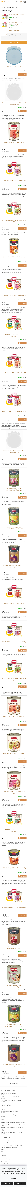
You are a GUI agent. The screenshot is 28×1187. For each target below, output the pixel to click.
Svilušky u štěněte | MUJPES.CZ (8, 1093)
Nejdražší (10, 35)
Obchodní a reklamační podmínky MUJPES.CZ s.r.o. (13, 1145)
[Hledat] (16, 1)
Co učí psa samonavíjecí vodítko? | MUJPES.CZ (12, 1132)
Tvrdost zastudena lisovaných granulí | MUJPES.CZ (13, 1115)
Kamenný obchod (5, 1143)
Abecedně (3, 38)
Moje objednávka (5, 1140)
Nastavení (13, 1178)
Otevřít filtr (14, 42)
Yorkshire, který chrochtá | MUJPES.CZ (10, 1097)
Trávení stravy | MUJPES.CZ (7, 1108)
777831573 (5, 1161)
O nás (2, 1151)
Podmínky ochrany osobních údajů (9, 1147)
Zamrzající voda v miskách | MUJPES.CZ (10, 1111)
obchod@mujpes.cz (7, 1159)
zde (2, 1174)
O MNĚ (2, 1149)
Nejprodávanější (18, 35)
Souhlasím (20, 1183)
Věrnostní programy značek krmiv (9, 1142)
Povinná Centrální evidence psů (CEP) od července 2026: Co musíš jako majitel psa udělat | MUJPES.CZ (13, 1123)
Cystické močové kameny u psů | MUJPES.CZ (11, 1100)
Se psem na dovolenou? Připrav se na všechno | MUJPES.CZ (12, 1128)
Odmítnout (7, 1183)
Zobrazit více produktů (13, 30)
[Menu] (24, 1)
